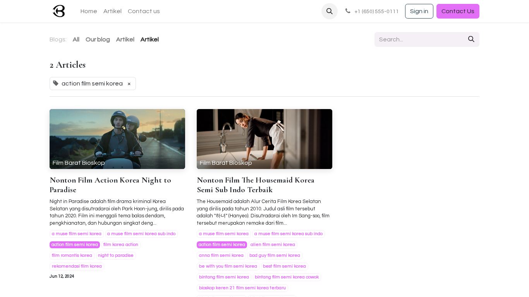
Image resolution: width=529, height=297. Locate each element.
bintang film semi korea (224, 277)
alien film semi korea (273, 244)
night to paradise (116, 255)
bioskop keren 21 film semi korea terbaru (242, 287)
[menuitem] (88, 11)
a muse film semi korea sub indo (141, 233)
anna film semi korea (221, 255)
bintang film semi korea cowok (287, 277)
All (76, 39)
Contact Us (457, 11)
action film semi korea (75, 244)
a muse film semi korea (76, 233)
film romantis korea (72, 255)
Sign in (419, 11)
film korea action (120, 244)
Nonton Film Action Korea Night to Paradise (110, 185)
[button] (329, 11)
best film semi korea (284, 266)
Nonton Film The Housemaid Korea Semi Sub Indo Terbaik (255, 185)
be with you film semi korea (228, 266)
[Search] (471, 39)
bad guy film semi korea (274, 255)
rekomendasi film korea (77, 266)
